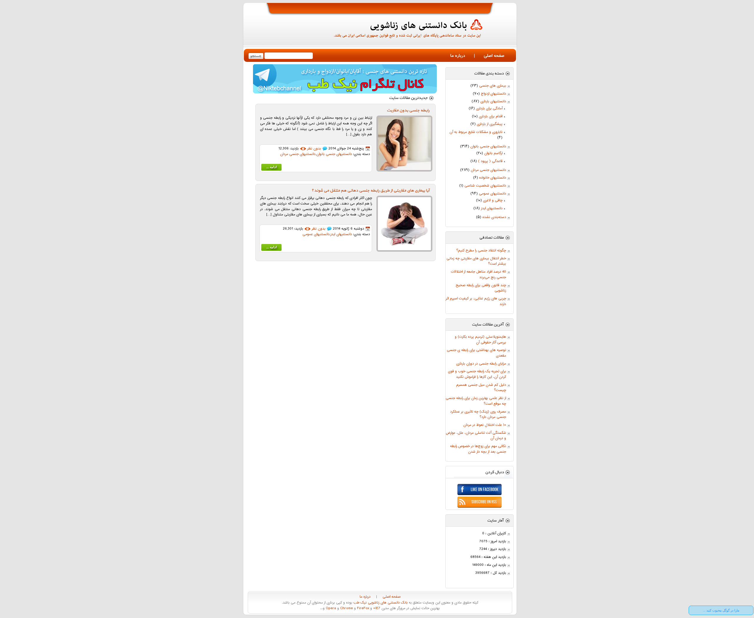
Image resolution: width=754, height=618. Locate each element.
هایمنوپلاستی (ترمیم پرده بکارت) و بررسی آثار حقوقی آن (480, 340)
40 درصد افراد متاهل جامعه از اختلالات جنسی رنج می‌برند (478, 275)
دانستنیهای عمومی (492, 194)
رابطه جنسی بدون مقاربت (408, 110)
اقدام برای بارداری (490, 116)
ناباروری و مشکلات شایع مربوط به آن (475, 132)
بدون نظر (314, 149)
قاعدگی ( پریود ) (490, 161)
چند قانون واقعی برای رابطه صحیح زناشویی (481, 288)
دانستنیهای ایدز (491, 208)
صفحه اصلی (494, 56)
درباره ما (457, 56)
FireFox (362, 608)
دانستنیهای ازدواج (493, 94)
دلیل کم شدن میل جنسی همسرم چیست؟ (481, 388)
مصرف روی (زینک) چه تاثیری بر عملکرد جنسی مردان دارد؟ (478, 415)
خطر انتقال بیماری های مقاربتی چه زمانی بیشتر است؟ (476, 261)
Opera (330, 608)
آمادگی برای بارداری (489, 109)
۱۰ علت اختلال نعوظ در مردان (484, 425)
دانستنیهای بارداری (493, 101)
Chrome (346, 608)
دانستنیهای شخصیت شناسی (485, 186)
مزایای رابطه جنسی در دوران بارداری (481, 364)
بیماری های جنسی (492, 86)
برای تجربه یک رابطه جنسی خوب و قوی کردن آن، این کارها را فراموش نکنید (477, 374)
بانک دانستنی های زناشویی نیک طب (380, 603)
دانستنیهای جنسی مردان (488, 170)
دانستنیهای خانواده (492, 178)
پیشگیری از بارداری (489, 124)
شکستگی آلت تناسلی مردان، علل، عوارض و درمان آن (476, 436)
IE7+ (376, 608)
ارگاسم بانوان (493, 153)
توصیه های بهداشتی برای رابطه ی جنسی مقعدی (476, 353)
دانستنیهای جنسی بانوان (488, 147)
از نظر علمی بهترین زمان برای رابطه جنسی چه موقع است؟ (476, 401)
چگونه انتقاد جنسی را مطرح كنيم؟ (481, 251)
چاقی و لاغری (492, 200)
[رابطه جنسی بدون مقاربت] (271, 168)
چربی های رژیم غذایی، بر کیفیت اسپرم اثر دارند (476, 301)
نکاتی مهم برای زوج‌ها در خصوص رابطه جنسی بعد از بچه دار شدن (478, 449)
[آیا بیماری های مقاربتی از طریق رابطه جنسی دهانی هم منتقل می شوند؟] (271, 248)
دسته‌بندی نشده (494, 217)
